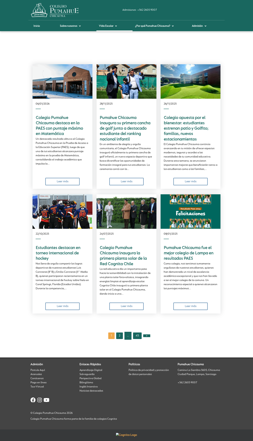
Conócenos (37, 378)
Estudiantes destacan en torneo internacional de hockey (58, 253)
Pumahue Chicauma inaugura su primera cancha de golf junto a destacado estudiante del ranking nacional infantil (125, 129)
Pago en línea (38, 382)
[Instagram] (39, 400)
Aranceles (36, 374)
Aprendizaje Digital (91, 370)
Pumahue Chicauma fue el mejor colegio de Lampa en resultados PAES (188, 253)
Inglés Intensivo (89, 386)
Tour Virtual (37, 386)
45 (137, 335)
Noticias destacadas (91, 390)
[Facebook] (33, 400)
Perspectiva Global (91, 378)
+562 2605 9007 (147, 10)
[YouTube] (46, 400)
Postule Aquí (37, 370)
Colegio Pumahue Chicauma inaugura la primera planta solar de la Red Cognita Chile (123, 256)
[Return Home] (54, 10)
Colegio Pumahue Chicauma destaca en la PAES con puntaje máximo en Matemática (59, 126)
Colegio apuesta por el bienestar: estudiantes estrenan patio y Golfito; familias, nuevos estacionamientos (186, 129)
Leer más (62, 181)
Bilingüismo (86, 382)
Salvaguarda (87, 374)
